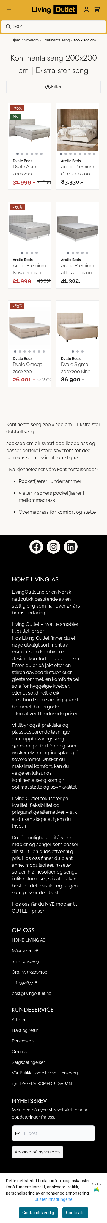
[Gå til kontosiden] (86, 9)
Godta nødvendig (38, 1212)
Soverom (32, 40)
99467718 (28, 982)
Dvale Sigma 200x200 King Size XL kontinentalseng (77, 368)
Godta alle (75, 1212)
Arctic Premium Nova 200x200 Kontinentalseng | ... (29, 269)
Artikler (19, 1019)
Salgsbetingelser (28, 1062)
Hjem (16, 40)
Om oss (19, 1051)
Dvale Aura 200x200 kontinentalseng (29, 171)
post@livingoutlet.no (31, 993)
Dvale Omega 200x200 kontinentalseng (29, 368)
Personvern (23, 1040)
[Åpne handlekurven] (96, 9)
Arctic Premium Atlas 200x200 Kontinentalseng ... (77, 269)
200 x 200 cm (84, 40)
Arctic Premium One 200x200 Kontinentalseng (77, 171)
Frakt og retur (25, 1030)
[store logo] (53, 9)
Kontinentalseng (56, 40)
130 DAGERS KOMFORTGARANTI (43, 1083)
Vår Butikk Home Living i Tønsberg (45, 1072)
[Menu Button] (9, 9)
